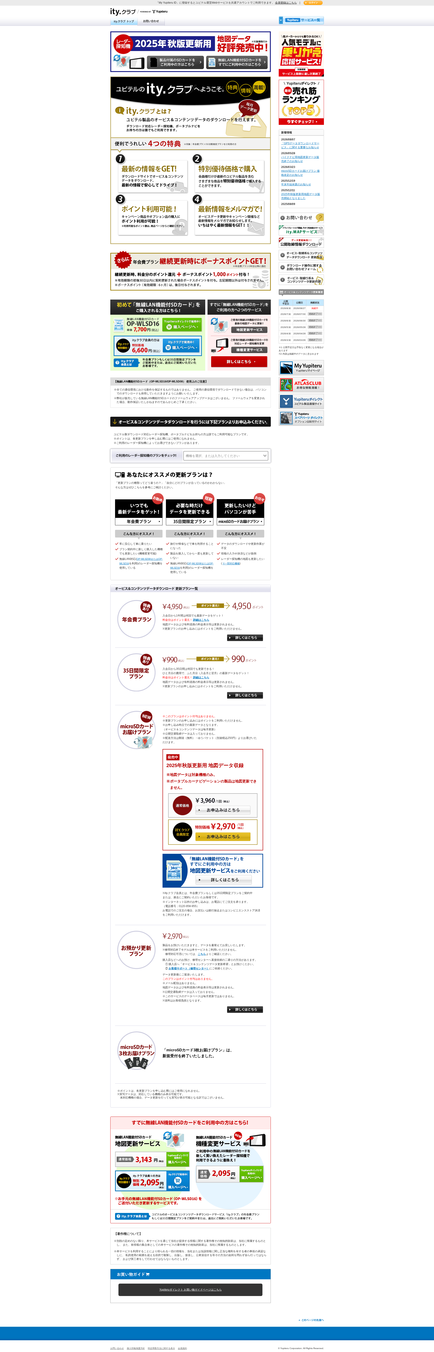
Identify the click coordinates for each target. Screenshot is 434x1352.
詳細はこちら (201, 619)
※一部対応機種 (231, 563)
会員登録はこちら (286, 2)
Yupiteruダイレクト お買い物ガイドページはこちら (190, 1289)
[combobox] (225, 456)
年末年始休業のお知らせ (296, 184)
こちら (202, 954)
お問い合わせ (117, 1348)
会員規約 (182, 1348)
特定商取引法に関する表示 (161, 1348)
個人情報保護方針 (136, 1348)
